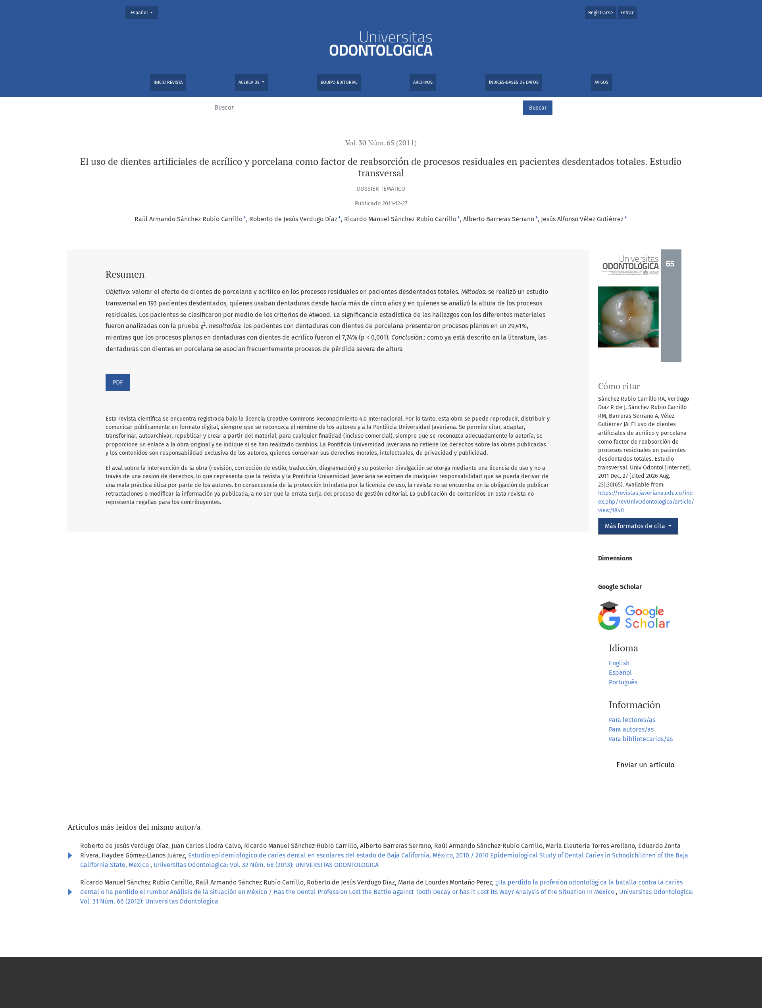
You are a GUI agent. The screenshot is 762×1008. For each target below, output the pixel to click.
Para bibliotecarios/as (641, 739)
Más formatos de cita (636, 526)
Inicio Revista (168, 82)
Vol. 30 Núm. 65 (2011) (381, 142)
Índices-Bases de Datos (514, 82)
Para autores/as (631, 729)
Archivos (423, 82)
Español (144, 12)
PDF (117, 382)
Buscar (537, 107)
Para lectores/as (632, 720)
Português (623, 682)
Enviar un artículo (645, 765)
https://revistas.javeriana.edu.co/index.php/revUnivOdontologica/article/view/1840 (646, 502)
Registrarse (600, 12)
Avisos (601, 82)
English (619, 663)
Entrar (627, 12)
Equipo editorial (339, 82)
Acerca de (250, 82)
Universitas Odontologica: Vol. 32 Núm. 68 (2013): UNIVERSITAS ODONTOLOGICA (266, 865)
